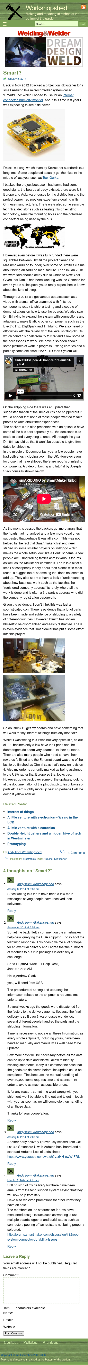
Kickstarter (60, 859)
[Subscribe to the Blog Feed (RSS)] (83, 8)
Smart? (12, 72)
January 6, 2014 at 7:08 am (23, 1137)
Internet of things (20, 811)
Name (8, 1312)
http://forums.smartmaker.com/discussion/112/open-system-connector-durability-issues (44, 1237)
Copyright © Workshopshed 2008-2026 (23, 1355)
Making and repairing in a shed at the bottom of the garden (52, 16)
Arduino (48, 859)
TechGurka (50, 177)
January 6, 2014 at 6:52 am (23, 927)
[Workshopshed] (14, 19)
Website (9, 1326)
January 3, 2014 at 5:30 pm (23, 889)
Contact (11, 1342)
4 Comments (76, 852)
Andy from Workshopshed (25, 852)
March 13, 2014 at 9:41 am (23, 1180)
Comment (11, 1275)
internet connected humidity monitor (38, 97)
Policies (30, 1342)
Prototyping (16, 843)
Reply (11, 910)
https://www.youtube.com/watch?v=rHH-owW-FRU (43, 1156)
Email (8, 1319)
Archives (50, 1342)
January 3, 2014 (17, 79)
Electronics (29, 859)
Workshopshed (46, 7)
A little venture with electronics (31, 827)
